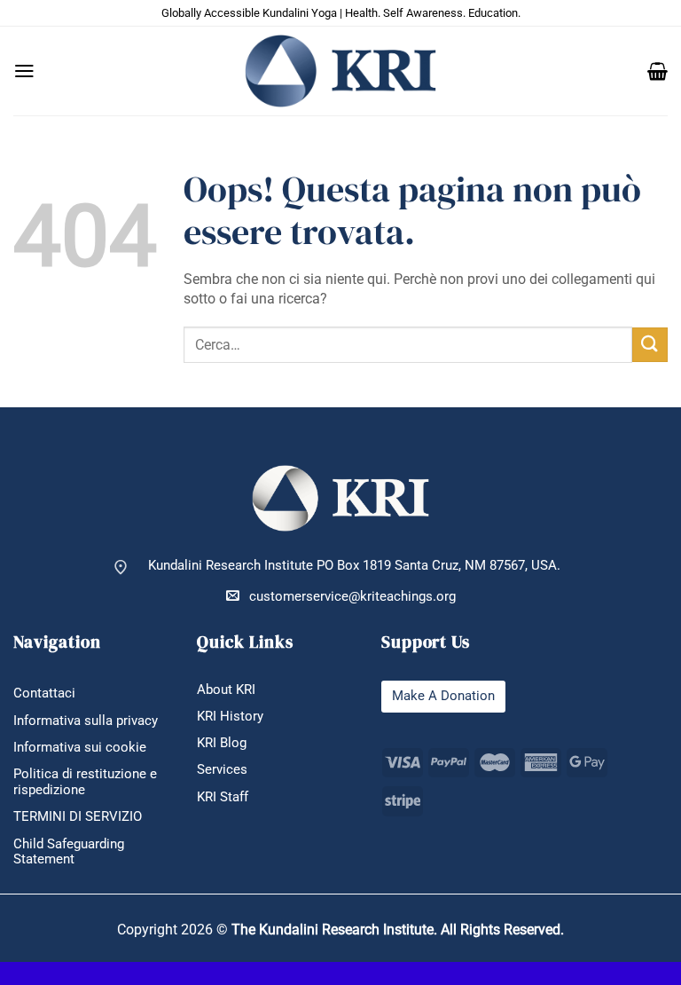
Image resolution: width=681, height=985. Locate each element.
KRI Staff (222, 797)
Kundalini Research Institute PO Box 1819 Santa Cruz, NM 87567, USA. (354, 565)
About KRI (226, 689)
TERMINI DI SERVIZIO (77, 816)
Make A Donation (443, 696)
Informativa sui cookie (79, 747)
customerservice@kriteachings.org (352, 596)
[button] (24, 71)
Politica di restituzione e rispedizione (85, 782)
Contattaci (44, 693)
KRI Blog (222, 743)
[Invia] (650, 344)
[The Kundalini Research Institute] (340, 70)
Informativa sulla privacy (85, 721)
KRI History (230, 716)
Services (222, 769)
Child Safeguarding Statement (68, 852)
